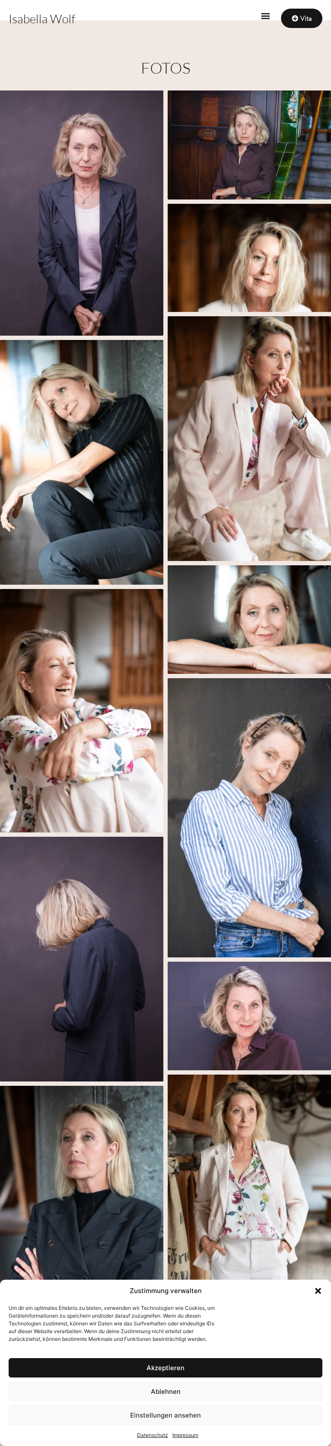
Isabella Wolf (42, 18)
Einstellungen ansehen (165, 1415)
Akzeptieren (165, 1368)
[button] (318, 1291)
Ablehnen (166, 1391)
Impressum (185, 1435)
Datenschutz (152, 1435)
